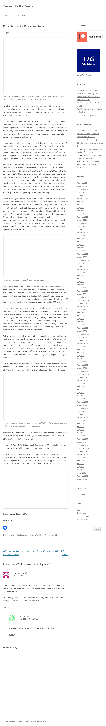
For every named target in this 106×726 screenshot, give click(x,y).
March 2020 (81, 325)
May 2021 (80, 282)
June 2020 (80, 315)
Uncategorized (27, 535)
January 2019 (82, 368)
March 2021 (81, 288)
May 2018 (80, 393)
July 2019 (80, 349)
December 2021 (83, 260)
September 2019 (83, 343)
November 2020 (83, 300)
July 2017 (80, 423)
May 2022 (80, 244)
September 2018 (83, 380)
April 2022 (80, 248)
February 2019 (82, 365)
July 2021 (80, 275)
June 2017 (80, 426)
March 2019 (81, 362)
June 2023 (80, 204)
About (5, 15)
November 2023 (83, 192)
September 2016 (83, 454)
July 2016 (80, 460)
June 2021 (80, 278)
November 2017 (83, 411)
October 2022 (82, 229)
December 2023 (83, 189)
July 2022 (80, 238)
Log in (79, 510)
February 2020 (82, 328)
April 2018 (80, 396)
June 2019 (80, 352)
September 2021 (83, 269)
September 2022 (83, 232)
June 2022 (80, 241)
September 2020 (83, 306)
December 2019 (83, 334)
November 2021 (83, 263)
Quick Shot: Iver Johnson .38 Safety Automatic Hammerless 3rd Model (88, 133)
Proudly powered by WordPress (36, 721)
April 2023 (80, 211)
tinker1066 (53, 535)
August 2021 (81, 272)
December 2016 (83, 445)
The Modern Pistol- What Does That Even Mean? (88, 164)
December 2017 (83, 408)
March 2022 (81, 251)
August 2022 (81, 235)
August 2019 (81, 346)
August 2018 (81, 383)
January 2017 (82, 442)
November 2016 (83, 448)
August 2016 (81, 457)
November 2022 (83, 226)
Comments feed (83, 516)
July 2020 (80, 312)
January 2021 (82, 294)
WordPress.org (82, 519)
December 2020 (83, 297)
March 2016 (81, 473)
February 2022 (82, 254)
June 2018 (80, 389)
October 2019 (82, 340)
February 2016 (82, 476)
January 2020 (82, 331)
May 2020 (80, 319)
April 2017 (80, 433)
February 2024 (82, 183)
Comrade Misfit (21, 573)
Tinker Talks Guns (18, 6)
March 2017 (81, 436)
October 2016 (82, 451)
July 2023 (80, 201)
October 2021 (82, 266)
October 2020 (82, 303)
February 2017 (82, 439)
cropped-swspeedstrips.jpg (12, 721)
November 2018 (83, 374)
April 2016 (80, 470)
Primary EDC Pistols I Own (87, 115)
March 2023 (81, 214)
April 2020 (80, 322)
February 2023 (82, 217)
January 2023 (82, 220)
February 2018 (82, 402)
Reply (5, 607)
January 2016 (82, 479)
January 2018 (82, 405)
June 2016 (80, 463)
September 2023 (83, 198)
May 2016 (80, 467)
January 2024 (82, 186)
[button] (5, 528)
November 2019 (83, 337)
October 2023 (82, 195)
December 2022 (83, 223)
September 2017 (83, 417)
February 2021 (82, 291)
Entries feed (81, 513)
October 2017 (82, 414)
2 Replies (6, 32)
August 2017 (81, 420)
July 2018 (80, 386)
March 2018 (81, 399)
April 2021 (80, 285)
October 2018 (82, 377)
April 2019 (80, 359)
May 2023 (80, 207)
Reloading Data (20, 15)
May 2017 (80, 430)
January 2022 (82, 257)
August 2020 (81, 309)
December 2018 (83, 371)
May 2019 (80, 356)
